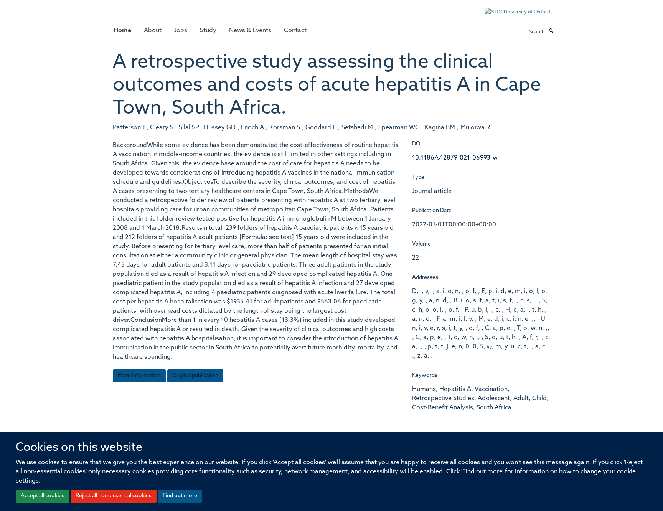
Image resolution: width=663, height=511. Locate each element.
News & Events (250, 31)
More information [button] (139, 376)
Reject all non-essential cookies (114, 496)
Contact (295, 31)
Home (122, 31)
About (153, 31)
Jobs (180, 31)
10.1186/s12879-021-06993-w (455, 158)
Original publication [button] (195, 376)
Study (208, 31)
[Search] (551, 31)
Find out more (180, 496)
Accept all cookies (42, 496)
